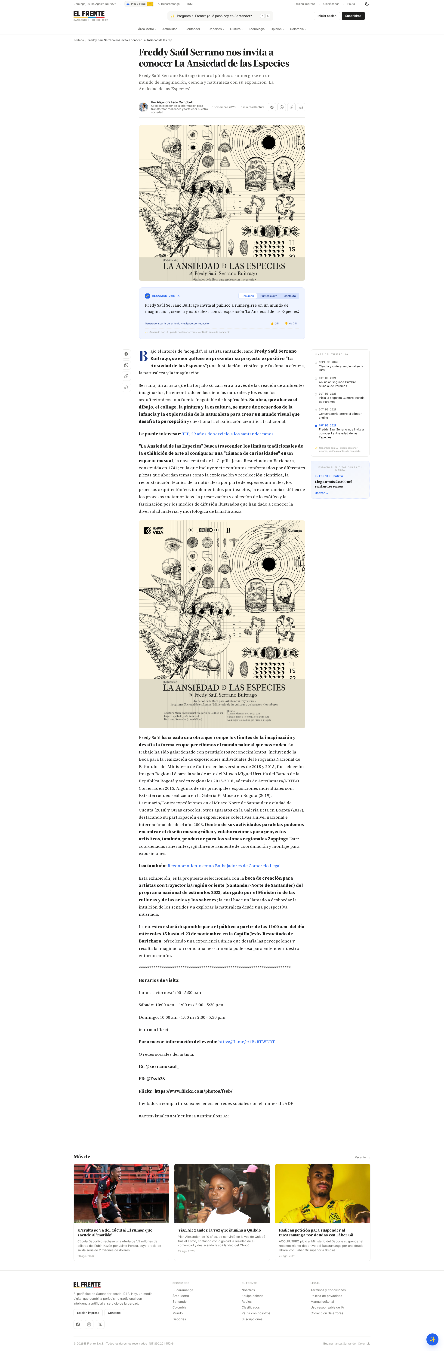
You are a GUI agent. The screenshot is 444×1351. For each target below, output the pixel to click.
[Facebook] (78, 1324)
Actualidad (171, 29)
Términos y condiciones (328, 1290)
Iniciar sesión (327, 16)
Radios (247, 1301)
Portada (79, 40)
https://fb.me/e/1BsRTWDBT (246, 1042)
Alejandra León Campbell (174, 102)
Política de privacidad (326, 1296)
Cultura (236, 29)
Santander (194, 29)
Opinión (277, 29)
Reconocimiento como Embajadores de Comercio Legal (224, 866)
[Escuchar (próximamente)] (301, 107)
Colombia (298, 29)
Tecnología (257, 29)
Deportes (216, 29)
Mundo (178, 1313)
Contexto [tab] (290, 296)
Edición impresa (304, 4)
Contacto (114, 1312)
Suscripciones (252, 1319)
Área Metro (147, 29)
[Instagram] (89, 1324)
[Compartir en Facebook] (272, 107)
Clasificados (331, 4)
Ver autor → (362, 1157)
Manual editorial (322, 1301)
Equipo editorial (253, 1296)
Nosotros (248, 1290)
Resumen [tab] (248, 296)
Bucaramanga (183, 1290)
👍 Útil (275, 323)
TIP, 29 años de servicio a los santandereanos (228, 434)
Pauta (351, 4)
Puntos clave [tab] (268, 296)
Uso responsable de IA (327, 1307)
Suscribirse (353, 16)
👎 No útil (291, 323)
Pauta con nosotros (256, 1313)
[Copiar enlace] (291, 107)
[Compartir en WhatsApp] (282, 107)
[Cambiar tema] (366, 4)
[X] (100, 1324)
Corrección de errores (327, 1313)
